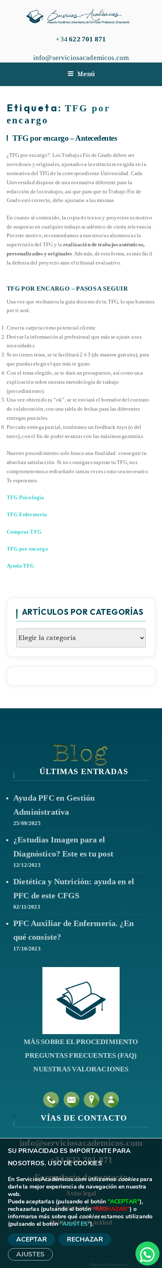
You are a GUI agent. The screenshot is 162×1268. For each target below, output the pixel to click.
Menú (86, 74)
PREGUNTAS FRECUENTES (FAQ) (81, 1055)
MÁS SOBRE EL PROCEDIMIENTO (81, 1042)
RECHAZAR (85, 1239)
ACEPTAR (31, 1239)
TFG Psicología (25, 497)
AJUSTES (30, 1254)
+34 (81, 39)
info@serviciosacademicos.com (81, 58)
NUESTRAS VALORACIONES (80, 1069)
